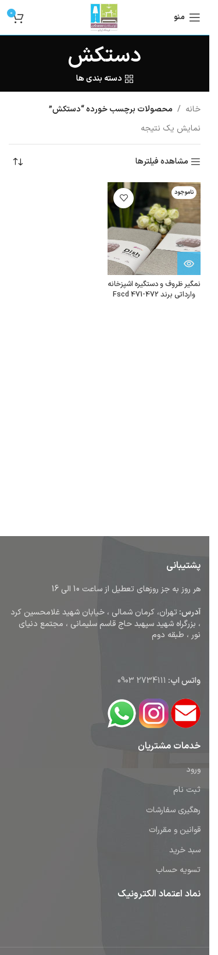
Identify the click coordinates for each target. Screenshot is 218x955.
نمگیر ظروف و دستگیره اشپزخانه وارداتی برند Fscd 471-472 (154, 289)
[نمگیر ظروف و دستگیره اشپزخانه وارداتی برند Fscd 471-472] (154, 228)
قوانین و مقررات (175, 830)
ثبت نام (187, 790)
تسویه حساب (178, 870)
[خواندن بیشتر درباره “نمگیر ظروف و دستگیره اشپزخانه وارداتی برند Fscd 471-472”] (189, 263)
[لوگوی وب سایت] (104, 17)
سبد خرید (185, 850)
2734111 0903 (141, 681)
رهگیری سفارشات (173, 810)
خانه (193, 109)
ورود (193, 770)
